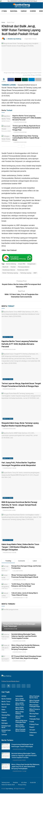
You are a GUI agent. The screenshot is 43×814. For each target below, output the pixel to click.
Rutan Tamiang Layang (10, 273)
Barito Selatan (6, 699)
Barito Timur (10, 22)
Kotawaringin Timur (6, 731)
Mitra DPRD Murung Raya (20, 725)
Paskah (13, 267)
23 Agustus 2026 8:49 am (19, 132)
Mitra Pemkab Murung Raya (34, 701)
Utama (4, 11)
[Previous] (19, 146)
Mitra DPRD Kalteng (20, 712)
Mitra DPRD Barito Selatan (20, 699)
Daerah (24, 11)
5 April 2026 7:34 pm (30, 39)
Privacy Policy (22, 784)
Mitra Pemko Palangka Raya (34, 705)
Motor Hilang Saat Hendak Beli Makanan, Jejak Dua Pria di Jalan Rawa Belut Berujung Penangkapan (25, 647)
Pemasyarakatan (23, 267)
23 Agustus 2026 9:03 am (19, 122)
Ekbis (3, 709)
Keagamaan (32, 264)
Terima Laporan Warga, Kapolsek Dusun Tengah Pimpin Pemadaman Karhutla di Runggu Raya (26, 128)
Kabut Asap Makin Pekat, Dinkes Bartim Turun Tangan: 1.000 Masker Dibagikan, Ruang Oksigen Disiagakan (20, 547)
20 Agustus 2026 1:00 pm (8, 510)
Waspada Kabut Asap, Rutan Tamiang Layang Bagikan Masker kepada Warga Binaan (25, 138)
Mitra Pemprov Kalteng (34, 710)
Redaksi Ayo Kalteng (14, 39)
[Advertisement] (21, 801)
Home (3, 22)
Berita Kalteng (11, 264)
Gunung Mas (6, 715)
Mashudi (5, 267)
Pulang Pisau (34, 724)
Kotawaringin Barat (6, 726)
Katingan (5, 723)
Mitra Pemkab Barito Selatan (20, 730)
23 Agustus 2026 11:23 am (19, 652)
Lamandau (19, 696)
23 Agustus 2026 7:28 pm (18, 641)
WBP (35, 273)
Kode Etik (33, 782)
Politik (31, 721)
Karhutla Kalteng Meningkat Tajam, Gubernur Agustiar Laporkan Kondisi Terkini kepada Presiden (24, 636)
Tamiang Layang (25, 273)
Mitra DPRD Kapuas (20, 717)
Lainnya (4, 734)
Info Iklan (24, 782)
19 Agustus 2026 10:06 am (9, 552)
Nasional (13, 11)
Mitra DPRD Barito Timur (20, 704)
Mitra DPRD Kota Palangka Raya (21, 721)
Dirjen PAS (21, 264)
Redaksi (15, 782)
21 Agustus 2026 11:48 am (9, 468)
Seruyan (32, 730)
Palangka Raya (34, 719)
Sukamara (33, 732)
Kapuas (4, 720)
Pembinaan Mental (9, 270)
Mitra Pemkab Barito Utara (34, 697)
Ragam (31, 727)
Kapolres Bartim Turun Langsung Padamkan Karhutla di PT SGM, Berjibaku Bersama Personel (26, 118)
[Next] (23, 146)
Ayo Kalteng (9, 788)
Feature (4, 712)
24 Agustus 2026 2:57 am (10, 628)
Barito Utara (6, 704)
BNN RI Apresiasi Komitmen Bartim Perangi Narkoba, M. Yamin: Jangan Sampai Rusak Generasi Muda (19, 504)
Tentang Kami (6, 782)
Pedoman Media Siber (8, 784)
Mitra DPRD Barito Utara (20, 708)
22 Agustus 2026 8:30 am (19, 142)
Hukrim (33, 11)
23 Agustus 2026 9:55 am (18, 661)
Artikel (4, 696)
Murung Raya (34, 713)
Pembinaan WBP (22, 270)
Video (31, 735)
